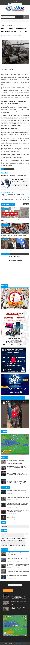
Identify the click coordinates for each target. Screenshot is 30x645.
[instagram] (17, 1)
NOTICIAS (3, 540)
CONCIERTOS (8, 533)
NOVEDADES (21, 540)
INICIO (2, 23)
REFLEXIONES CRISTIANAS (19, 543)
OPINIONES (3, 543)
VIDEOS (23, 545)
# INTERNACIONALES (9, 168)
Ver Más (27, 204)
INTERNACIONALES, (18, 35)
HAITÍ (22, 536)
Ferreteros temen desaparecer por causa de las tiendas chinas (18, 603)
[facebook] (12, 1)
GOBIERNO (17, 536)
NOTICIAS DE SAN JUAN (12, 540)
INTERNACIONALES (9, 23)
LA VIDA (18, 538)
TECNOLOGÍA (11, 545)
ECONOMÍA (21, 533)
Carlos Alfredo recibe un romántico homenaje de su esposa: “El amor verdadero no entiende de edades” (17, 505)
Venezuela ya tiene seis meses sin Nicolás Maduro (13, 235)
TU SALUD (18, 545)
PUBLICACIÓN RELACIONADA (8, 204)
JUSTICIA (13, 538)
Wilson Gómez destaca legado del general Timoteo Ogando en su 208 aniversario (16, 467)
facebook (24, 254)
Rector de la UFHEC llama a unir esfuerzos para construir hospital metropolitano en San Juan (16, 462)
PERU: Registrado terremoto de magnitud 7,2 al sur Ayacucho (13, 219)
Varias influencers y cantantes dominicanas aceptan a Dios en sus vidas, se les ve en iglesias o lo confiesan (18, 492)
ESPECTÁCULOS (9, 536)
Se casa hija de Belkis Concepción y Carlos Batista (18, 497)
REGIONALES (4, 545)
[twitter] (14, 1)
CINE (2, 533)
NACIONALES (24, 538)
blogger (5, 254)
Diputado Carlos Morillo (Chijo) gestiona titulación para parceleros (18, 608)
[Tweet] (12, 71)
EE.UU (26, 533)
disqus (14, 254)
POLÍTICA (10, 543)
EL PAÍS (3, 536)
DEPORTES (15, 533)
